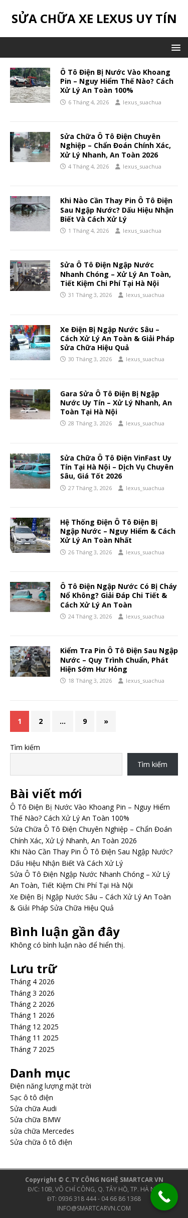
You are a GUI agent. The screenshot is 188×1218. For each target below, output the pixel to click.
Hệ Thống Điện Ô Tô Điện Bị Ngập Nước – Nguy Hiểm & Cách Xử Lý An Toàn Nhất (117, 531)
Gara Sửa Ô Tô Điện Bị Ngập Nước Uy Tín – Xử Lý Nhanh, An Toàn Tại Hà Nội (116, 402)
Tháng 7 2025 (32, 1049)
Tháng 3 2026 (32, 993)
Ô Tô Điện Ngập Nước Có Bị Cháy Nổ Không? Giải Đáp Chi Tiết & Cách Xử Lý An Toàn (118, 595)
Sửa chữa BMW (35, 1119)
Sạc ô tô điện (31, 1097)
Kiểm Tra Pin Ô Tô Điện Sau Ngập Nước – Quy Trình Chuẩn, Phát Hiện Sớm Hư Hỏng (119, 659)
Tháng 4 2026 (32, 981)
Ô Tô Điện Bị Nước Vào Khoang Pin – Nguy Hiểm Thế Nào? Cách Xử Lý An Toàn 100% (116, 81)
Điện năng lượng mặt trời (50, 1086)
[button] (174, 47)
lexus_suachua (142, 102)
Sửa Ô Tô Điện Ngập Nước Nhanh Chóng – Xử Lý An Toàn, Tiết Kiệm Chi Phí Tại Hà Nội (115, 273)
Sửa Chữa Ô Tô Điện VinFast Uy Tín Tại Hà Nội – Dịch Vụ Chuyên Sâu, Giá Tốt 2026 (116, 467)
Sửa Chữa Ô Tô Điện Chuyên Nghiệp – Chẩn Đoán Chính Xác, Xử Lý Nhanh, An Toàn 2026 (115, 145)
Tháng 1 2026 (32, 1015)
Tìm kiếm (25, 747)
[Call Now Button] (164, 1196)
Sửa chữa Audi (33, 1108)
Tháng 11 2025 (34, 1037)
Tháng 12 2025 (34, 1026)
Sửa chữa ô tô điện (41, 1142)
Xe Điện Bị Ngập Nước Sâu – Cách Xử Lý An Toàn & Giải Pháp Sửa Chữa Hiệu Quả (117, 338)
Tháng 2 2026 (32, 1004)
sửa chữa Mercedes (42, 1131)
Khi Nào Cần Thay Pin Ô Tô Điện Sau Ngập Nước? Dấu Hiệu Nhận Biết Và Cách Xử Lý (116, 209)
